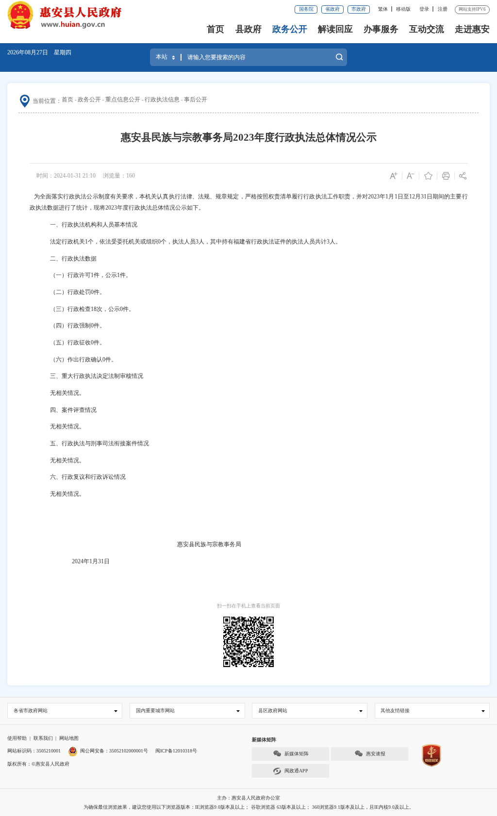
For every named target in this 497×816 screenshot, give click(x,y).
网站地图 (69, 738)
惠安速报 (375, 753)
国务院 (306, 9)
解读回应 (335, 29)
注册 (442, 9)
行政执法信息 (162, 99)
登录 (424, 9)
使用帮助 (17, 738)
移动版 (403, 9)
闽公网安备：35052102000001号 (114, 750)
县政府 (248, 29)
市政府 (358, 9)
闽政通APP (296, 770)
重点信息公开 (122, 99)
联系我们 (43, 738)
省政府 (332, 9)
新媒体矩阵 (296, 753)
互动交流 (426, 29)
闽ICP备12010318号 (176, 750)
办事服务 (381, 29)
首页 (215, 29)
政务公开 (289, 29)
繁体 (383, 9)
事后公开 (195, 99)
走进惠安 (472, 29)
